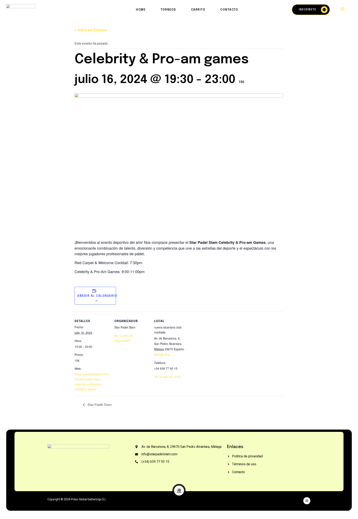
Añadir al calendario (97, 295)
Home (141, 9)
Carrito (198, 9)
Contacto (229, 9)
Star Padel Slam (99, 404)
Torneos (168, 9)
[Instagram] (307, 500)
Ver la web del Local (167, 377)
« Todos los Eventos (91, 30)
